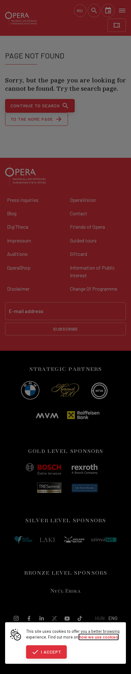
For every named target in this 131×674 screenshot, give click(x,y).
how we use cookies (98, 637)
